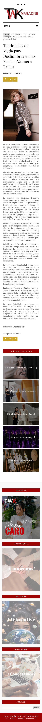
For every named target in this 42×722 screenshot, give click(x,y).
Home (6, 34)
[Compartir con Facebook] (5, 79)
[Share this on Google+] (15, 79)
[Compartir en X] (10, 79)
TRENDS (16, 34)
